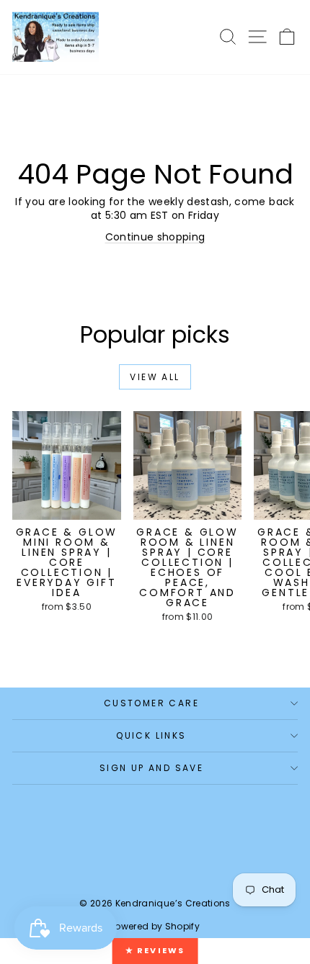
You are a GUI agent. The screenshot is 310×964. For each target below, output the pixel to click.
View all (155, 377)
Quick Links (151, 735)
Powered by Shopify (155, 926)
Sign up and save (151, 768)
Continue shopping (155, 237)
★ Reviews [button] (155, 950)
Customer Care (151, 703)
